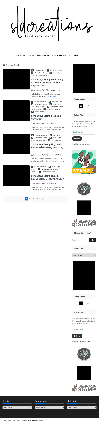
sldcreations (37, 90)
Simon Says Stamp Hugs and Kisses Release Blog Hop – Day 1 (47, 147)
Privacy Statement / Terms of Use (65, 55)
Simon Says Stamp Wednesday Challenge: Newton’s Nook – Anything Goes (47, 82)
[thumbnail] (16, 79)
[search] (94, 55)
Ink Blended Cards (55, 70)
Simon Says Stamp (39, 73)
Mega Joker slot (43, 55)
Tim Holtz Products (52, 109)
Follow (77, 139)
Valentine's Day (38, 112)
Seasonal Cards (55, 102)
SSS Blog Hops (55, 140)
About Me (30, 55)
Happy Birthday (38, 70)
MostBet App (52, 97)
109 (38, 199)
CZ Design (55, 135)
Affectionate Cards (39, 135)
